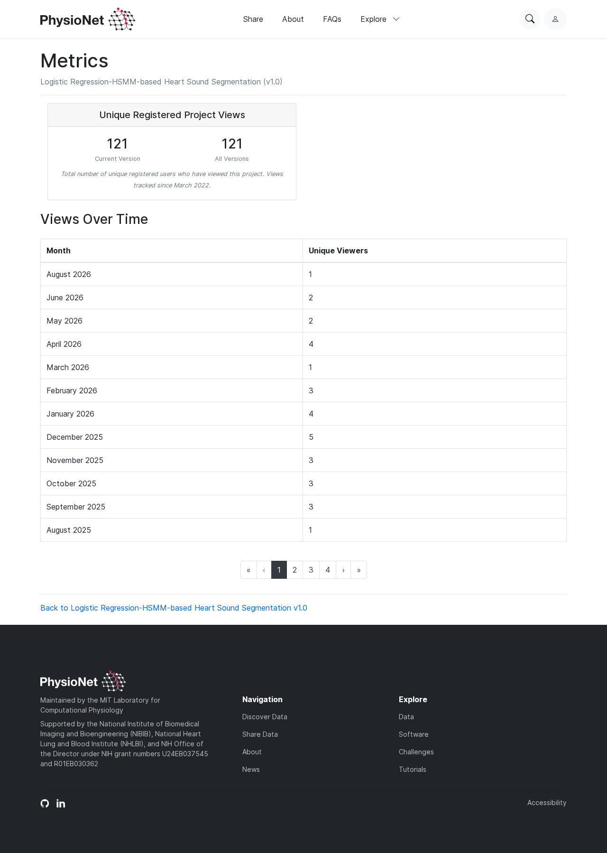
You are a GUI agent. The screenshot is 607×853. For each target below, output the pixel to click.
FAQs (332, 19)
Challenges (416, 752)
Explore (374, 19)
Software (414, 734)
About (293, 19)
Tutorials (412, 769)
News (251, 769)
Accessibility (547, 802)
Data (406, 717)
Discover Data (264, 717)
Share (253, 19)
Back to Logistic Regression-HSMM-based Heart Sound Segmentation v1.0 (173, 607)
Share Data (260, 734)
